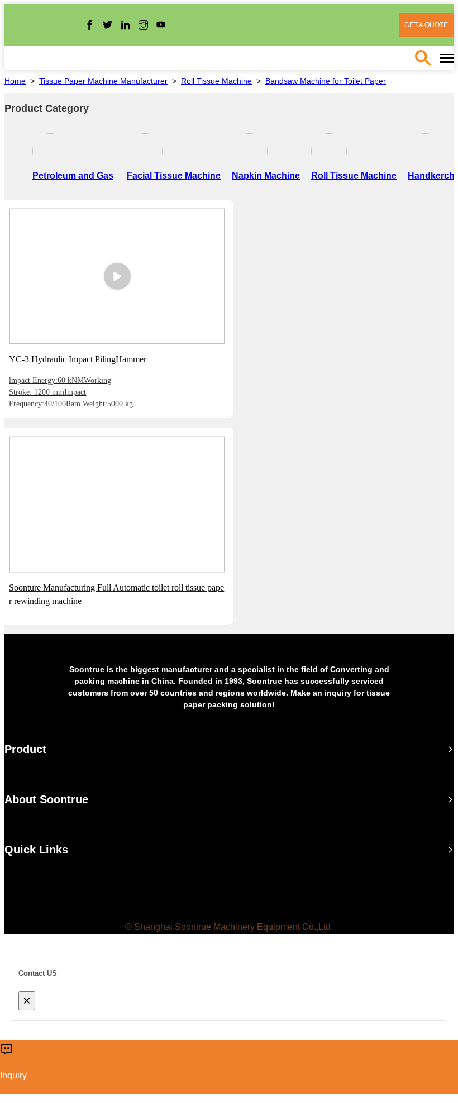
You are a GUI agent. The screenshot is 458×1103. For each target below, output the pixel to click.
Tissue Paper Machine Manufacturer (103, 80)
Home (15, 80)
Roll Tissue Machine (216, 80)
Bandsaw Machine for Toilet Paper (325, 80)
